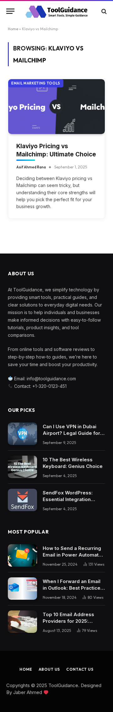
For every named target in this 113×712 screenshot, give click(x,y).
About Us (49, 669)
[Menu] (10, 11)
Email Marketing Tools (35, 83)
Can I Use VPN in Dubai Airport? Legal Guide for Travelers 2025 (71, 433)
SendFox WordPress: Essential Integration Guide (68, 499)
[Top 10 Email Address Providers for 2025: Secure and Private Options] (22, 621)
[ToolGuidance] (56, 11)
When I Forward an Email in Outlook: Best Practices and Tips (73, 588)
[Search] (103, 11)
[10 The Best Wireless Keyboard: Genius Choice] (22, 467)
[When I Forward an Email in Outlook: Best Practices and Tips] (22, 588)
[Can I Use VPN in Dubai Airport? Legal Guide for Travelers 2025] (22, 434)
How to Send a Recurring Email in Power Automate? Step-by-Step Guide (74, 554)
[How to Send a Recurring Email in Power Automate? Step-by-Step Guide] (22, 555)
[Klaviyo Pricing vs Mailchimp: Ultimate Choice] (56, 106)
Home (13, 28)
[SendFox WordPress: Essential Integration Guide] (22, 500)
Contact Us (79, 669)
